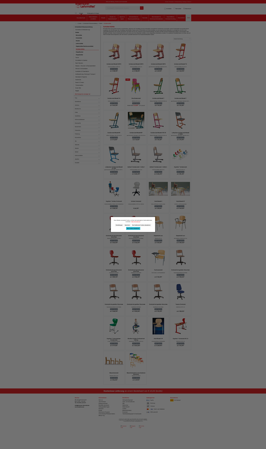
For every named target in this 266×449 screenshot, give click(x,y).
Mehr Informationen (135, 221)
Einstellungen (119, 225)
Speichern (127, 225)
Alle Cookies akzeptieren (133, 228)
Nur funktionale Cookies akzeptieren (141, 225)
